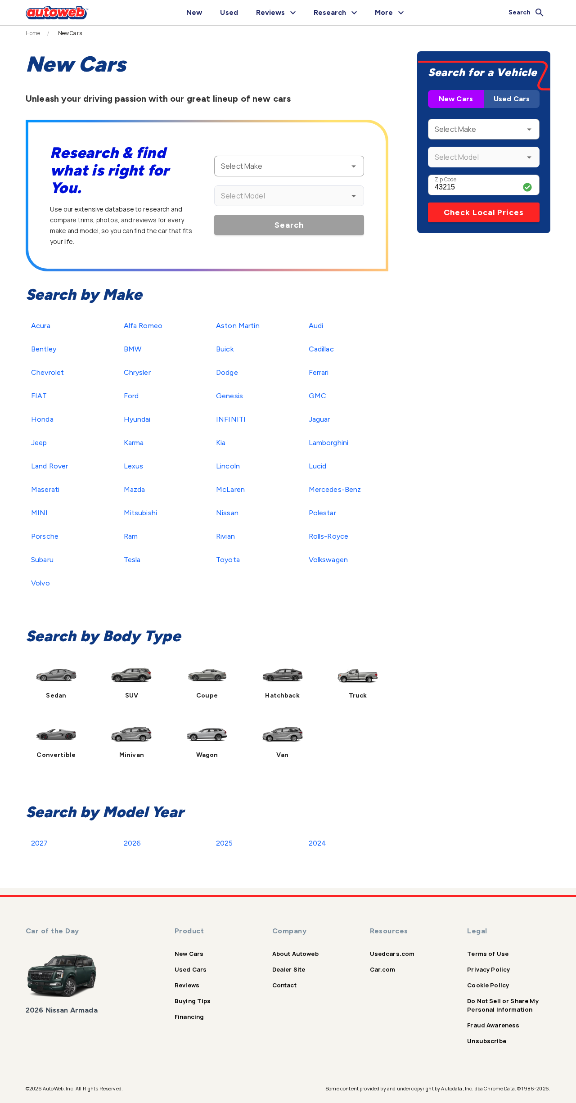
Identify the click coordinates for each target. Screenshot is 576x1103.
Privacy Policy (488, 969)
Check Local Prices (484, 212)
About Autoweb (295, 954)
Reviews (187, 985)
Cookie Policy (488, 985)
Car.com (383, 969)
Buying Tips (193, 1001)
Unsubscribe (486, 1041)
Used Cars (512, 99)
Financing (189, 1017)
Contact (284, 985)
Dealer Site (289, 969)
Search (289, 225)
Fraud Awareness (493, 1025)
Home (33, 33)
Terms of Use (487, 954)
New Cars (456, 99)
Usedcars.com (392, 954)
